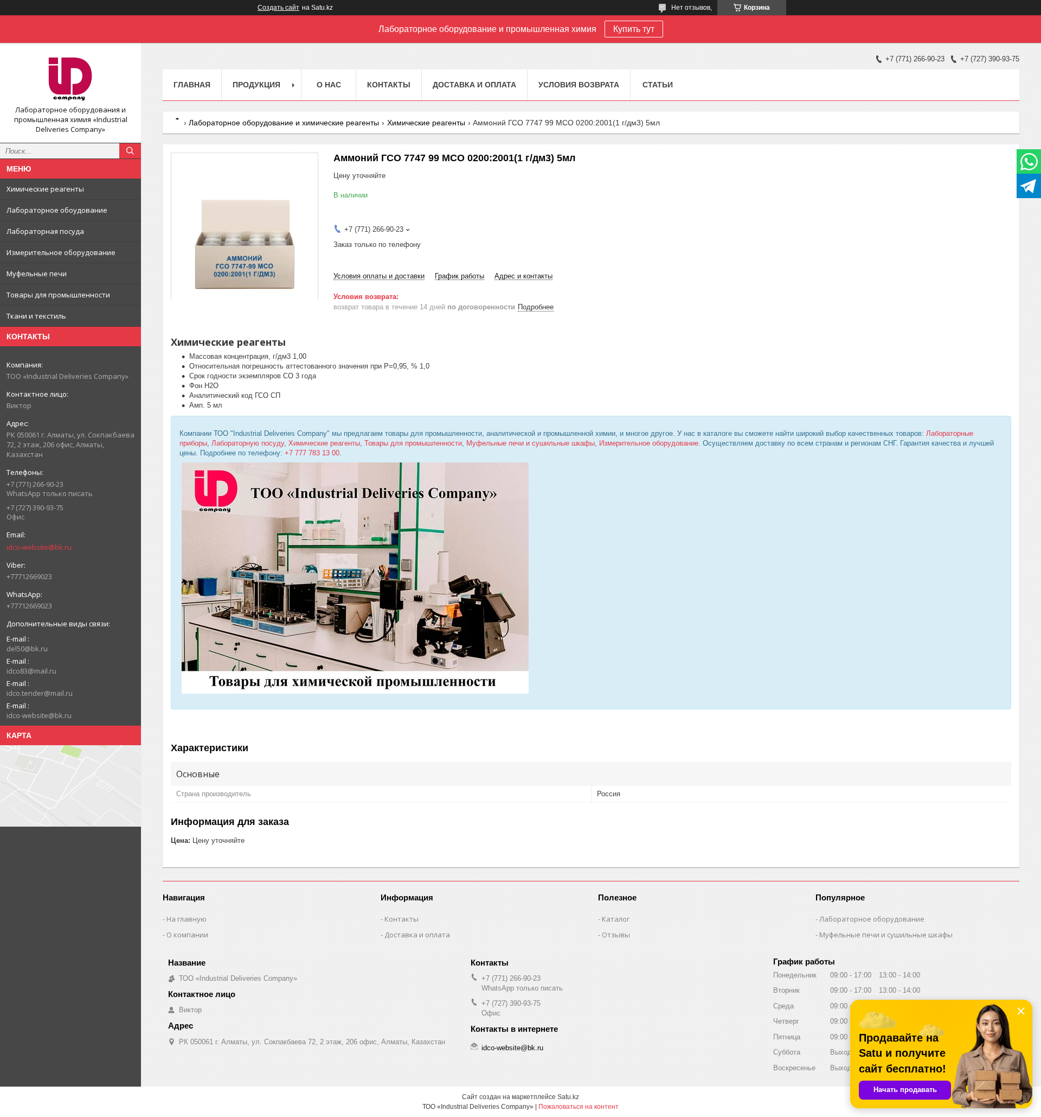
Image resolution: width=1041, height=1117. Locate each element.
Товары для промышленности (58, 295)
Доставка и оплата (474, 84)
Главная (192, 84)
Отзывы (616, 935)
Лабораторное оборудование (871, 919)
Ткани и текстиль (36, 316)
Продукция (256, 84)
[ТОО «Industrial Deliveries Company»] (70, 78)
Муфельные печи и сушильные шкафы (530, 443)
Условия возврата (578, 84)
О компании (187, 935)
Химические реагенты (45, 189)
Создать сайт (278, 7)
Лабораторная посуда (45, 231)
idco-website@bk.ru (39, 547)
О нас (329, 84)
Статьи (657, 84)
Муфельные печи (37, 273)
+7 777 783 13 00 (312, 453)
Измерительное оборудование (61, 252)
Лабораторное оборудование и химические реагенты (284, 122)
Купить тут (633, 29)
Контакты (388, 84)
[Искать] (130, 151)
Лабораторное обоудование (57, 210)
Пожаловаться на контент (578, 1106)
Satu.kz (568, 1097)
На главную (186, 919)
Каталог (615, 919)
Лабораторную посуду (247, 443)
